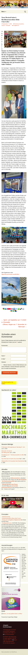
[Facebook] (6, 308)
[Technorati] (19, 308)
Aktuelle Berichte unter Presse (10, 484)
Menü (3, 11)
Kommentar (4, 345)
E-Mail (3, 359)
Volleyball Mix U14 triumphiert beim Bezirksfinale (12, 461)
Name (3, 355)
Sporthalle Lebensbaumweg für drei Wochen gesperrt (10, 641)
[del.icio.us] (21, 308)
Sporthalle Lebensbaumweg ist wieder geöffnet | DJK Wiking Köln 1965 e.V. (9, 638)
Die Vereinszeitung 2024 (8, 481)
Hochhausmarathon (19, 23)
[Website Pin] (4, 308)
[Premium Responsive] (16, 310)
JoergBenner (16, 25)
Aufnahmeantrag (6, 516)
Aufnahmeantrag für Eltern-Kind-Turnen (11, 518)
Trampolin (8, 25)
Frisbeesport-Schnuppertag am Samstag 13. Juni (13, 447)
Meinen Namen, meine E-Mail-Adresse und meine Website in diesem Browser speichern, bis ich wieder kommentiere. (13, 366)
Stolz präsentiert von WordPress (9, 652)
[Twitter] (12, 308)
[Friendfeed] (16, 308)
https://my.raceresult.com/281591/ (10, 274)
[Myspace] (14, 308)
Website (3, 362)
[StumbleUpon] (13, 310)
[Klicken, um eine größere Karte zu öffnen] (11, 613)
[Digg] (23, 308)
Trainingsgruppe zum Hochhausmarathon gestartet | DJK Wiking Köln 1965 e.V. (9, 631)
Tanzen (3, 25)
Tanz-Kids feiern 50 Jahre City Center (10, 458)
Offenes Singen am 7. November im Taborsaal (15, 326)
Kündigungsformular (7, 523)
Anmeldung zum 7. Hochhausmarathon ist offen (12, 454)
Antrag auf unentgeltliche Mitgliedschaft (11, 519)
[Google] (11, 310)
